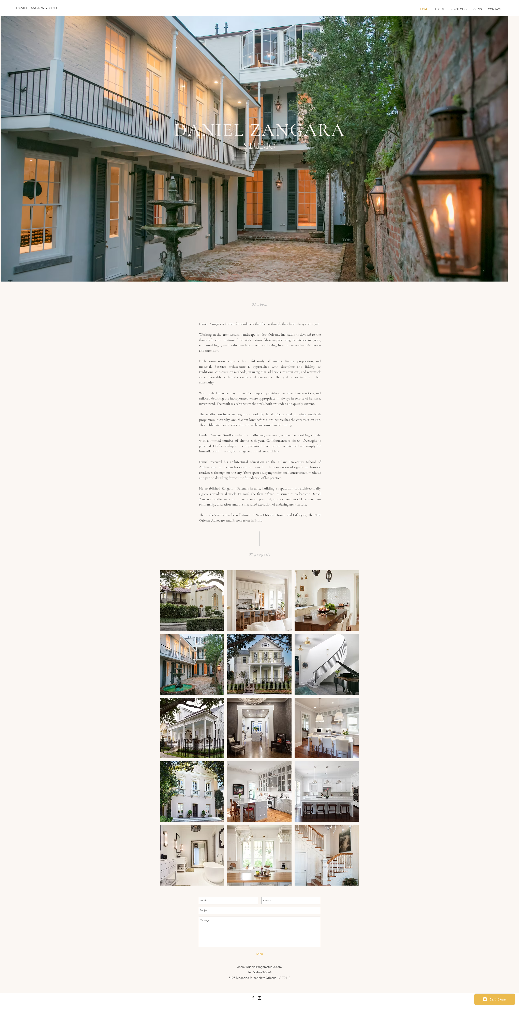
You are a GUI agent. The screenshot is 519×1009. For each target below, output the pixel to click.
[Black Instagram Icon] (259, 998)
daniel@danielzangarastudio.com (259, 967)
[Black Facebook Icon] (253, 998)
